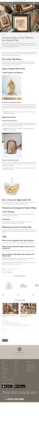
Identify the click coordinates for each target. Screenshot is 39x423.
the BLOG (15, 368)
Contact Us (3, 363)
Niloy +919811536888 (30, 364)
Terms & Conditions (5, 368)
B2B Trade (15, 374)
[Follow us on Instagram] (6, 380)
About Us (15, 365)
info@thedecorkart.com (32, 369)
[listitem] (6, 272)
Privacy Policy (4, 370)
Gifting (8, 270)
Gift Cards (15, 370)
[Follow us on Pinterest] (9, 380)
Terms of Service (4, 372)
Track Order (16, 363)
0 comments (16, 268)
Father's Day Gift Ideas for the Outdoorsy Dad (26, 316)
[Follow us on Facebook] (3, 380)
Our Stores (30, 371)
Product (3, 294)
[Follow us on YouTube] (11, 380)
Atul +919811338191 (30, 366)
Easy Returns (16, 372)
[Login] (31, 3)
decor (3, 34)
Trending (11, 270)
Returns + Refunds (5, 365)
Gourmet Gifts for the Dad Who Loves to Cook (10, 316)
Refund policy (4, 374)
